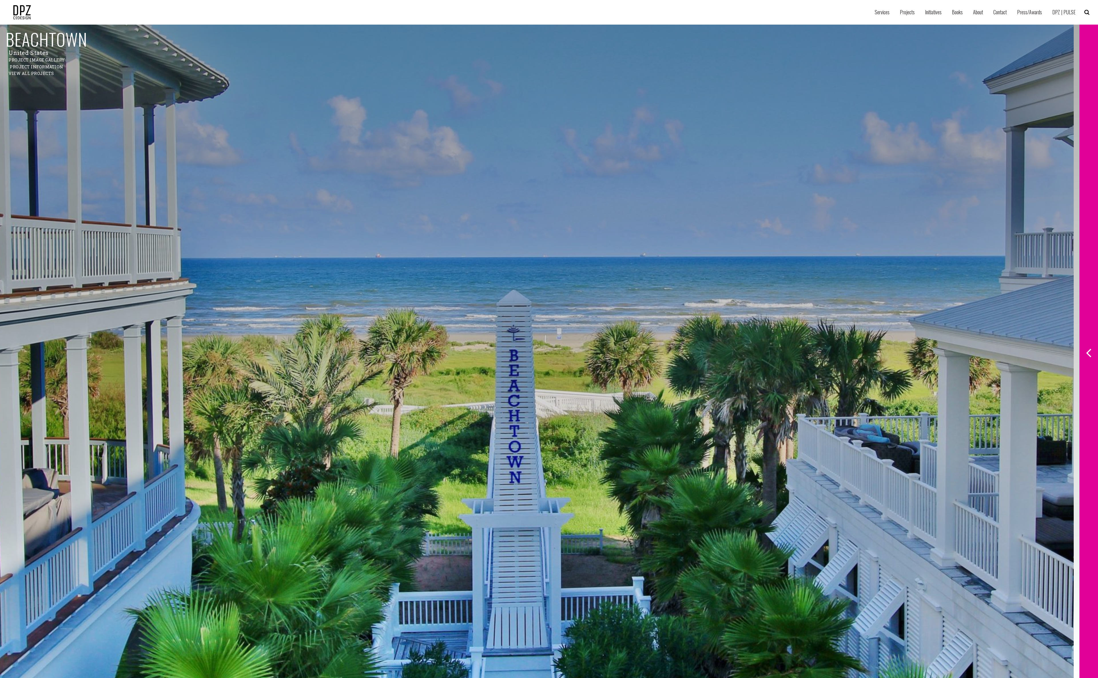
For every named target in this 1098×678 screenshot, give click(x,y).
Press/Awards (1029, 12)
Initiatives (933, 12)
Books (957, 12)
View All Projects (31, 73)
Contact (1000, 12)
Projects (907, 12)
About (978, 12)
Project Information (36, 67)
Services (882, 12)
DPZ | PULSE (1064, 12)
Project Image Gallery (37, 60)
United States (29, 52)
